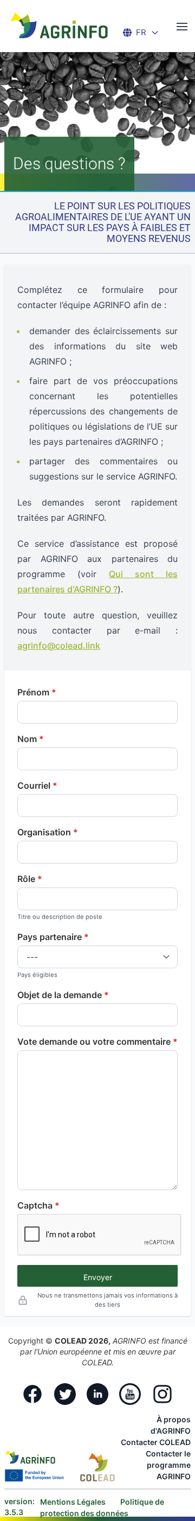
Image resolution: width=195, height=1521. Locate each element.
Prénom (33, 692)
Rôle (26, 878)
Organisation (44, 832)
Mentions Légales (73, 1501)
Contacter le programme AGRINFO (168, 1465)
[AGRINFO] (59, 25)
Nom (27, 738)
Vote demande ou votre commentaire (94, 1041)
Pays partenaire (49, 936)
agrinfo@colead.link (58, 645)
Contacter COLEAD (156, 1442)
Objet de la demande (59, 994)
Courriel (33, 785)
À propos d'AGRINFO (171, 1425)
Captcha (35, 1205)
